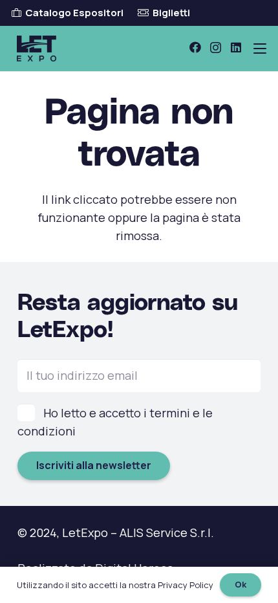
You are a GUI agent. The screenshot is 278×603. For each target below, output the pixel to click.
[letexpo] (36, 48)
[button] (260, 48)
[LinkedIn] (236, 47)
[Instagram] (215, 47)
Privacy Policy (185, 585)
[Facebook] (195, 47)
